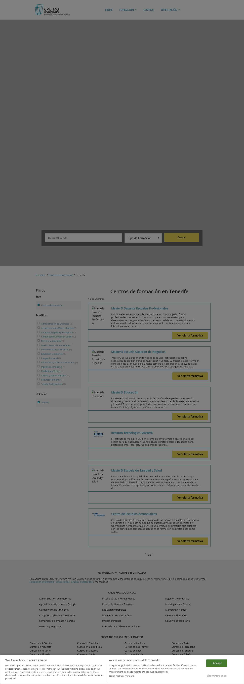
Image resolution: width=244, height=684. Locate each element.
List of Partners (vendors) (121, 675)
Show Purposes (217, 676)
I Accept (217, 663)
